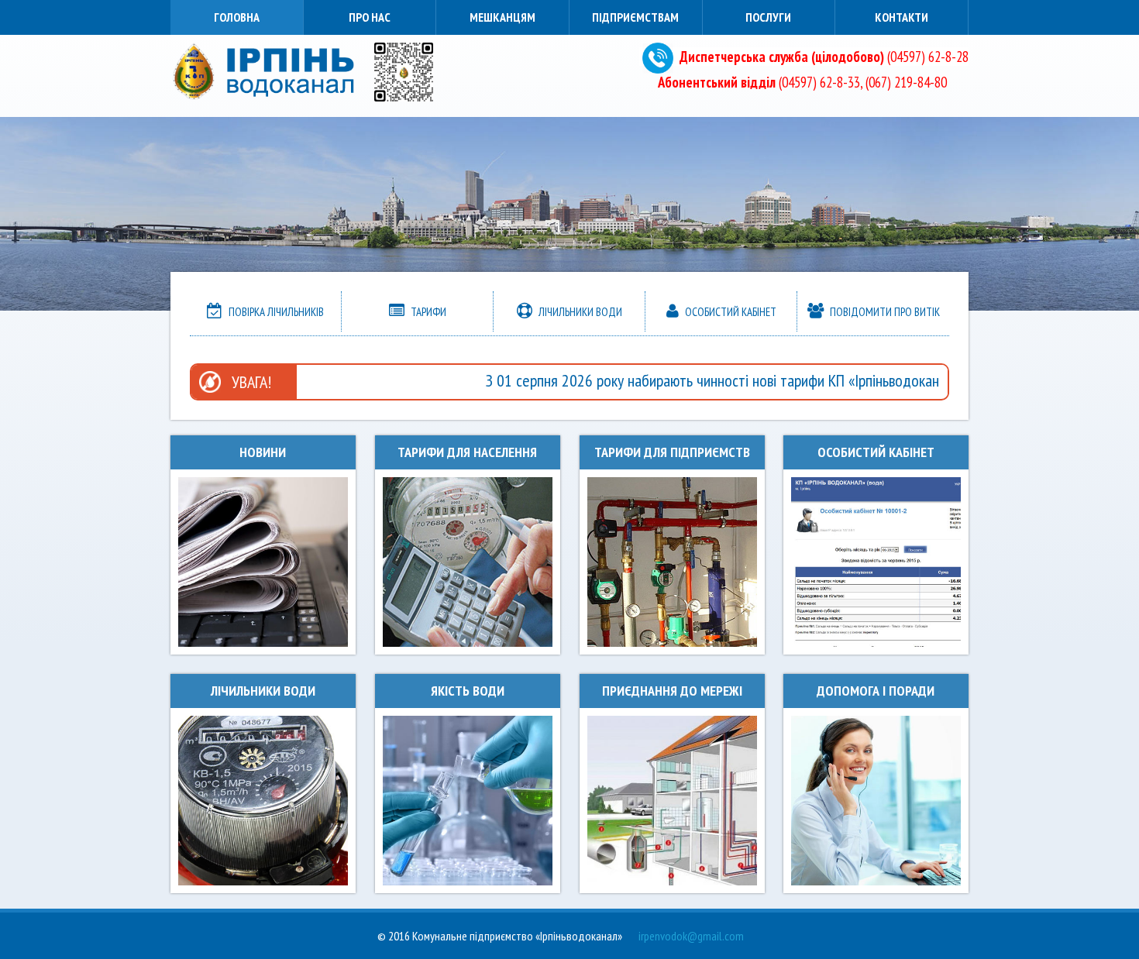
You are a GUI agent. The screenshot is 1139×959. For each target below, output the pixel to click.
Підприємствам (635, 17)
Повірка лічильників (275, 311)
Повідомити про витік (884, 311)
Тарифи (427, 311)
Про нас (370, 17)
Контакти (901, 17)
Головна (237, 17)
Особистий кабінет (729, 311)
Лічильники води (579, 311)
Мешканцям (502, 17)
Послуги (768, 17)
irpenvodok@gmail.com (691, 936)
